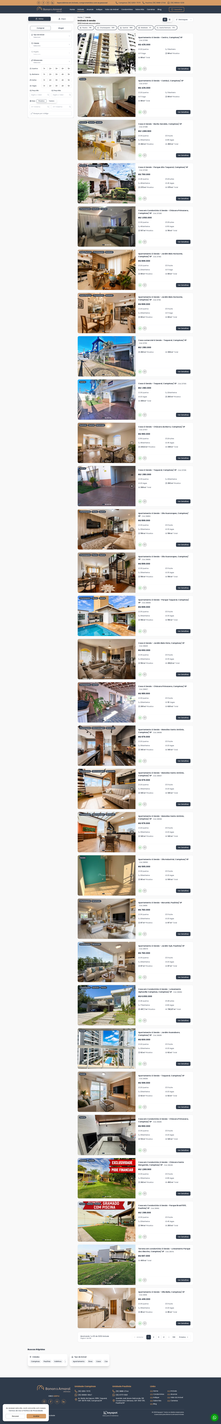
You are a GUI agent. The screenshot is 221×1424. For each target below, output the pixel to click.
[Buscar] (48, 94)
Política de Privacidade (33, 1411)
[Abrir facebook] (43, 3)
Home (72, 9)
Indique (99, 9)
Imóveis (80, 9)
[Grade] (169, 19)
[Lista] (165, 19)
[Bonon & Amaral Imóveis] (54, 1389)
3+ (57, 68)
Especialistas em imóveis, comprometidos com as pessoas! (82, 3)
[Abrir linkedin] (52, 3)
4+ (63, 68)
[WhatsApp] (140, 69)
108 (174, 1337)
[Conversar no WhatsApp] (214, 1417)
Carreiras (151, 9)
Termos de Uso (15, 1411)
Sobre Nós (139, 9)
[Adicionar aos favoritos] (145, 69)
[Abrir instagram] (39, 3)
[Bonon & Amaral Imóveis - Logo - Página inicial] (49, 9)
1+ (44, 68)
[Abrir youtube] (48, 3)
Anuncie (90, 9)
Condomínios (127, 9)
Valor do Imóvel (112, 9)
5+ (69, 68)
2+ (50, 68)
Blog (159, 9)
